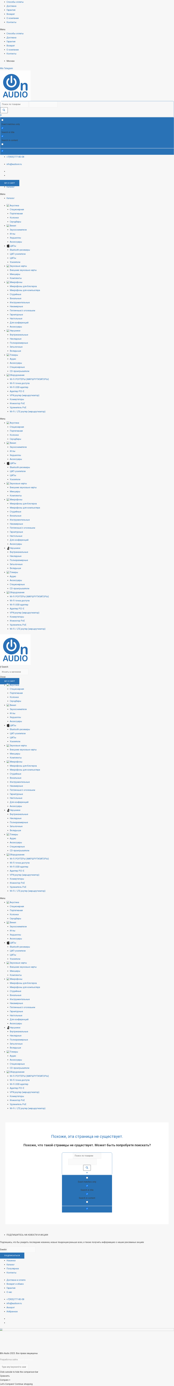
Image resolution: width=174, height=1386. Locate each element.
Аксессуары (16, 242)
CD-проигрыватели (19, 371)
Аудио (13, 359)
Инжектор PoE (17, 403)
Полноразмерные (19, 343)
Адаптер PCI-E (17, 391)
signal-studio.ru (25, 1359)
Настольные (16, 318)
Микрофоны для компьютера (25, 290)
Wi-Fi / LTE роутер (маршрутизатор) (27, 411)
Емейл (3, 1249)
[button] (87, 29)
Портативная (16, 213)
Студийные (15, 294)
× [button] (9, 1380)
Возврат (11, 14)
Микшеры (15, 274)
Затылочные (16, 347)
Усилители (15, 262)
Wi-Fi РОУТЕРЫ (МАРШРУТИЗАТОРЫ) (29, 379)
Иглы (12, 234)
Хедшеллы (15, 237)
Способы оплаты (15, 2)
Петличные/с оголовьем (22, 310)
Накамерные (16, 306)
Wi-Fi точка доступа (19, 383)
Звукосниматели (18, 229)
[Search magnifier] (4, 110)
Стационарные (17, 367)
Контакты (11, 22)
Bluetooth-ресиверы (20, 250)
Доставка (11, 6)
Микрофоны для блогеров (23, 286)
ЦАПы (13, 258)
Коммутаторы (17, 399)
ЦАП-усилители (18, 254)
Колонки (14, 217)
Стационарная (17, 209)
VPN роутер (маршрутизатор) (24, 395)
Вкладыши (15, 351)
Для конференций (19, 322)
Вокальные (15, 298)
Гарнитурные (16, 314)
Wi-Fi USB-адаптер (19, 387)
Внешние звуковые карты (23, 270)
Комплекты (16, 278)
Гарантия (11, 10)
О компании (13, 18)
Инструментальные (20, 302)
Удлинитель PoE (18, 407)
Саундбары (15, 221)
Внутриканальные (19, 334)
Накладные (15, 339)
